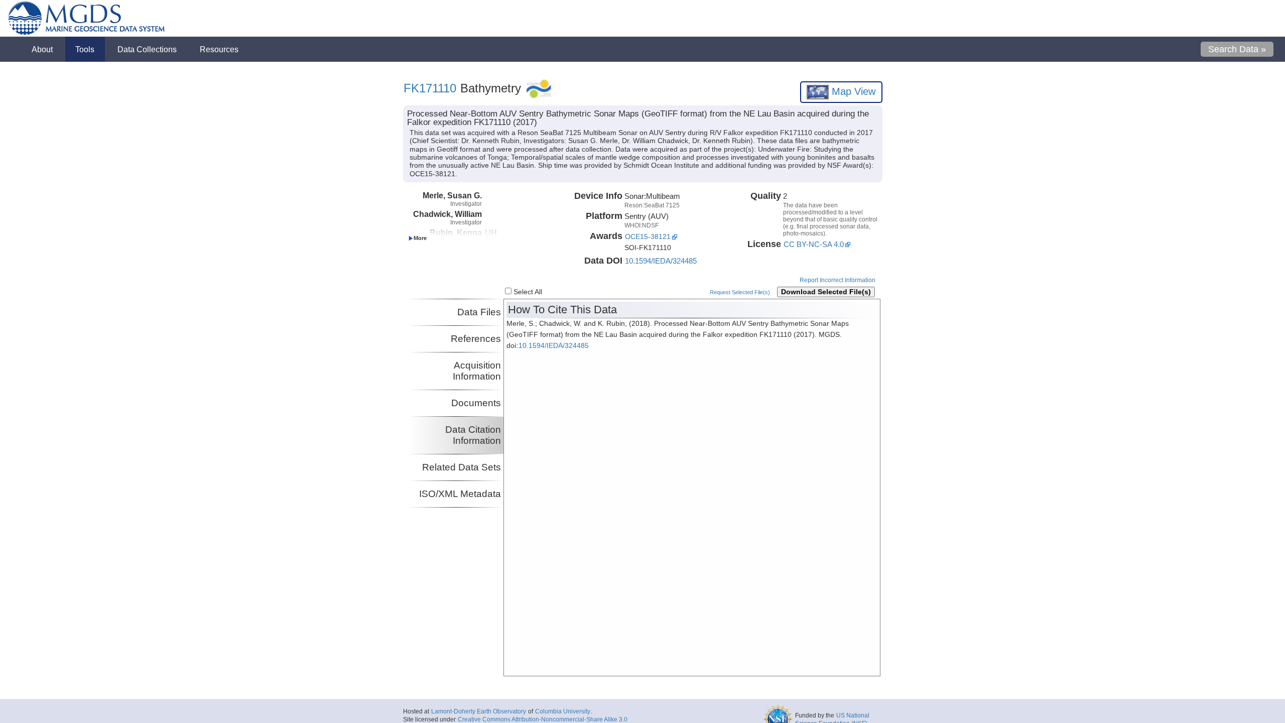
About (42, 49)
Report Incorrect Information (837, 280)
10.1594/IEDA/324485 (661, 261)
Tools (84, 49)
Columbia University (562, 711)
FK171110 (430, 88)
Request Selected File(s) (740, 292)
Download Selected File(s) (826, 292)
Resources (219, 49)
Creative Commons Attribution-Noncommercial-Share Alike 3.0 (542, 719)
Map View (852, 91)
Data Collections (147, 49)
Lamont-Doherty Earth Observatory (478, 711)
